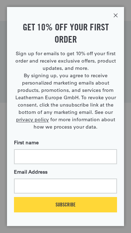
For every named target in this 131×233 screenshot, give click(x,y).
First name (26, 142)
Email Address (31, 172)
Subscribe (65, 204)
